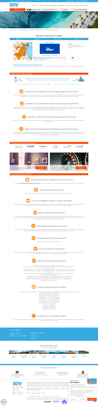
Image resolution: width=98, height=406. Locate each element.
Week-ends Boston (74, 356)
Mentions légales (31, 388)
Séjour (28, 393)
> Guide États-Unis (34, 335)
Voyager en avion (69, 5)
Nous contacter (48, 388)
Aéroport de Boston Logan (16, 333)
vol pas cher (37, 382)
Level (31, 147)
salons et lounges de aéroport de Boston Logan (29, 183)
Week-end (33, 393)
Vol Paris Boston (64, 356)
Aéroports (77, 5)
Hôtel (43, 393)
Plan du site (56, 388)
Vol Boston (83, 356)
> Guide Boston (33, 338)
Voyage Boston (54, 356)
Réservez (41, 168)
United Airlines (55, 147)
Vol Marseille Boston (24, 356)
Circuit (38, 393)
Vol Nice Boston (14, 356)
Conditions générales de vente (67, 388)
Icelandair (79, 147)
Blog (81, 5)
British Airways (67, 147)
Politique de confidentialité (33, 389)
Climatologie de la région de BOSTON (18, 335)
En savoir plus (28, 1)
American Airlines (19, 147)
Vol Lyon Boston (34, 356)
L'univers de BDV (39, 388)
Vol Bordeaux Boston (43, 356)
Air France (43, 147)
